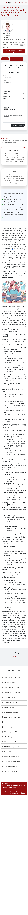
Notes (4, 113)
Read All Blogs (14, 657)
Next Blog (15, 791)
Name (4, 75)
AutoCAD (5, 59)
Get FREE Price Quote (18, 125)
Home (2, 138)
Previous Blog (13, 785)
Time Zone (5, 102)
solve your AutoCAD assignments (11, 250)
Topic (4, 86)
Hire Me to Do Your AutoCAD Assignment (14, 51)
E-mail (4, 80)
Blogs (7, 138)
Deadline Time (6, 96)
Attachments (6, 107)
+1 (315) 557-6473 (22, 2)
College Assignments (16, 59)
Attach (6, 109)
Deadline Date (6, 91)
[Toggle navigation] (3, 3)
